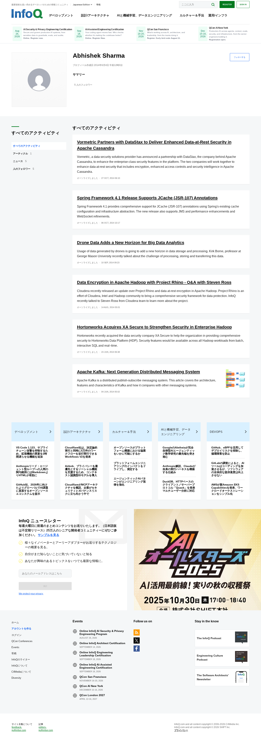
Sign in (243, 4)
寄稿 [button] (98, 4)
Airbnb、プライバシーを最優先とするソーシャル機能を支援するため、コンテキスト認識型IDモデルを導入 (81, 471)
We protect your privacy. (31, 593)
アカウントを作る (21, 628)
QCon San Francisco (92, 676)
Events (15, 647)
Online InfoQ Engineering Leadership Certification (96, 654)
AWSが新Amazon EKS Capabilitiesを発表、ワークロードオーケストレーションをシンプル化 (227, 489)
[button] (45, 586)
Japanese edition (81, 4)
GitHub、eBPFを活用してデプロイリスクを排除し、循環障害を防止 (227, 450)
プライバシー (181, 730)
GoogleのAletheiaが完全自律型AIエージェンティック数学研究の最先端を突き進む (179, 452)
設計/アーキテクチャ (95, 15)
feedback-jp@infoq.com (19, 729)
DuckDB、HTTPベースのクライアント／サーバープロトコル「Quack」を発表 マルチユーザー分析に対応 (180, 486)
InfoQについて (19, 665)
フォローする (239, 57)
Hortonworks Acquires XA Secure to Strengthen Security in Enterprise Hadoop (154, 327)
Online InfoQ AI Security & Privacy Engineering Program (101, 632)
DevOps (216, 431)
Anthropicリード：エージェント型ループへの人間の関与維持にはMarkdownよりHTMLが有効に (32, 471)
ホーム (15, 622)
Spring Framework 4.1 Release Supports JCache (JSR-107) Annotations (147, 197)
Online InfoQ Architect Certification (102, 643)
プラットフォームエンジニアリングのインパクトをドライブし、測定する (130, 466)
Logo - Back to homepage (27, 14)
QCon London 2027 (92, 695)
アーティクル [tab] (22, 153)
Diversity (16, 677)
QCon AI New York (91, 685)
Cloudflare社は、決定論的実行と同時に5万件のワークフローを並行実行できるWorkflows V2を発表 (81, 452)
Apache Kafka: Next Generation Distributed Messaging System (138, 371)
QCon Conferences (21, 641)
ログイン (17, 634)
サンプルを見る (48, 535)
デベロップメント (61, 15)
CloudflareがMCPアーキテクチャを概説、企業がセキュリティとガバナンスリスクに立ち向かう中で (81, 489)
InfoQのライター (20, 659)
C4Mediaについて (21, 671)
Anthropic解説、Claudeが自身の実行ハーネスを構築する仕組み (179, 469)
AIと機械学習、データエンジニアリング (144, 15)
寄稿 (13, 653)
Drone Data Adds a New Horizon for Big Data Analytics (130, 242)
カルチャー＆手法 (192, 15)
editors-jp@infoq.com (46, 729)
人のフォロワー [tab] (23, 168)
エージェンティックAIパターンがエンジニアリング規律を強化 (130, 481)
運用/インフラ (217, 15)
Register (227, 4)
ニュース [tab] (20, 161)
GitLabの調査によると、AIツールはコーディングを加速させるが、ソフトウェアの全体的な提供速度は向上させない (227, 469)
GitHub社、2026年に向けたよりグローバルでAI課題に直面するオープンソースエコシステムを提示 (32, 489)
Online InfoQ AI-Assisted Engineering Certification (95, 666)
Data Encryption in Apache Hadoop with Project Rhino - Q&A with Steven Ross (154, 282)
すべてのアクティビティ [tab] (26, 145)
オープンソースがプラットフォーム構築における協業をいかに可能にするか (130, 450)
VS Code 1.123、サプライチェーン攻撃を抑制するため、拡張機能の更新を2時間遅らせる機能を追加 (32, 452)
